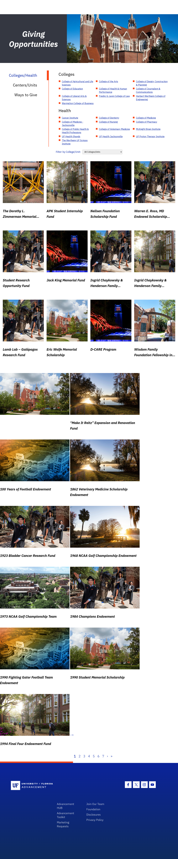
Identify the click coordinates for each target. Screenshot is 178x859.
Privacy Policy (94, 820)
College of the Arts (108, 81)
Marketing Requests (63, 824)
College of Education (72, 88)
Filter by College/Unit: (68, 151)
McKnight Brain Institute (148, 129)
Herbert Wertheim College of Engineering (150, 98)
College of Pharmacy (146, 121)
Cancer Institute (70, 117)
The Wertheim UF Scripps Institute (75, 142)
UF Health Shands (71, 136)
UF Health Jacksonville (111, 136)
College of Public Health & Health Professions (75, 131)
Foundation (93, 809)
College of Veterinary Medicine (114, 129)
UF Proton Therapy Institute (150, 136)
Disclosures (93, 814)
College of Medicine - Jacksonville (72, 123)
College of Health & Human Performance (113, 90)
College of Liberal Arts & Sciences (74, 98)
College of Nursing (108, 121)
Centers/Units (25, 85)
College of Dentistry (109, 117)
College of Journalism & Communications (148, 90)
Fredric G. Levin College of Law (114, 96)
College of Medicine (146, 117)
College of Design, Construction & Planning (152, 83)
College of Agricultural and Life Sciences (77, 83)
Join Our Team (95, 804)
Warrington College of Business (78, 103)
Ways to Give (25, 94)
